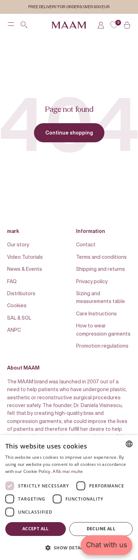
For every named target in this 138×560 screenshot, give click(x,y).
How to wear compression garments (103, 329)
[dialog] (69, 497)
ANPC (14, 329)
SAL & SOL (19, 317)
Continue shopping (69, 132)
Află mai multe (68, 471)
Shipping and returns (100, 269)
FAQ (12, 281)
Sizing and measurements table (100, 297)
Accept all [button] (35, 529)
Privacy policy (92, 281)
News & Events (24, 269)
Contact (86, 244)
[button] (69, 547)
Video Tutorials (25, 257)
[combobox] (129, 443)
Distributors (21, 293)
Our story (18, 244)
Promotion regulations (102, 345)
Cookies (17, 305)
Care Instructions (96, 313)
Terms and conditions (101, 257)
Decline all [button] (101, 529)
